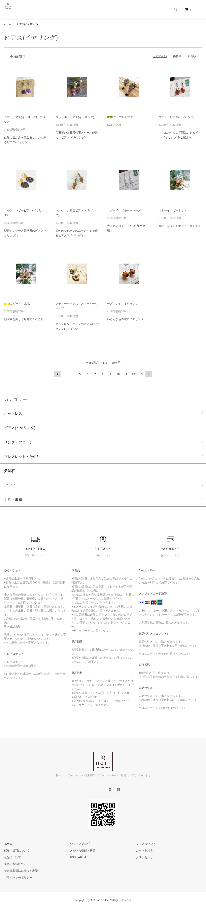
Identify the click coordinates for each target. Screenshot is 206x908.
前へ (57, 374)
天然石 (9, 470)
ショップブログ (80, 843)
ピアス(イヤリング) (27, 24)
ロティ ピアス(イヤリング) (176, 117)
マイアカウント (146, 843)
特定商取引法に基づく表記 (21, 870)
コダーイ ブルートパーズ (124, 210)
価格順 (177, 56)
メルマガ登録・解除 (82, 850)
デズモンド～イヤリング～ (124, 303)
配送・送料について (16, 850)
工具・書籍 (13, 499)
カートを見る (144, 850)
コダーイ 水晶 (20, 303)
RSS (73, 857)
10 (118, 374)
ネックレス (13, 413)
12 (133, 374)
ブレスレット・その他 (22, 456)
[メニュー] (200, 10)
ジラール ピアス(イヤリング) (75, 117)
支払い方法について (16, 864)
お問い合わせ (144, 857)
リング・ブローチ (18, 441)
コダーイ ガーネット (173, 210)
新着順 (191, 56)
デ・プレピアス (123, 117)
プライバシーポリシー (18, 877)
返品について (12, 857)
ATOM (82, 857)
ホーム (7, 24)
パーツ (9, 485)
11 (125, 374)
